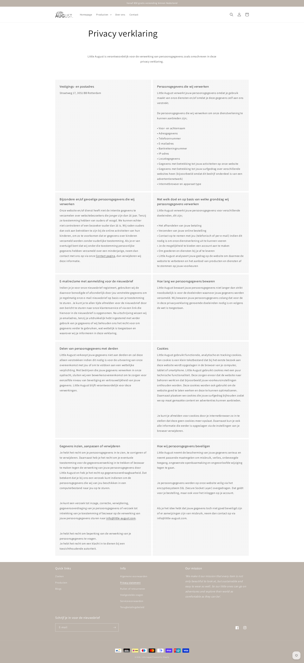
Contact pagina (105, 256)
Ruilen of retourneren (132, 588)
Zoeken (59, 576)
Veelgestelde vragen (131, 594)
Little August (147, 657)
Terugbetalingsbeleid (132, 607)
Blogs (58, 588)
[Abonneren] (114, 627)
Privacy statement (130, 582)
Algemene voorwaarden (133, 576)
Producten (61, 582)
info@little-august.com (120, 518)
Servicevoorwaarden (131, 601)
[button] (103, 14)
